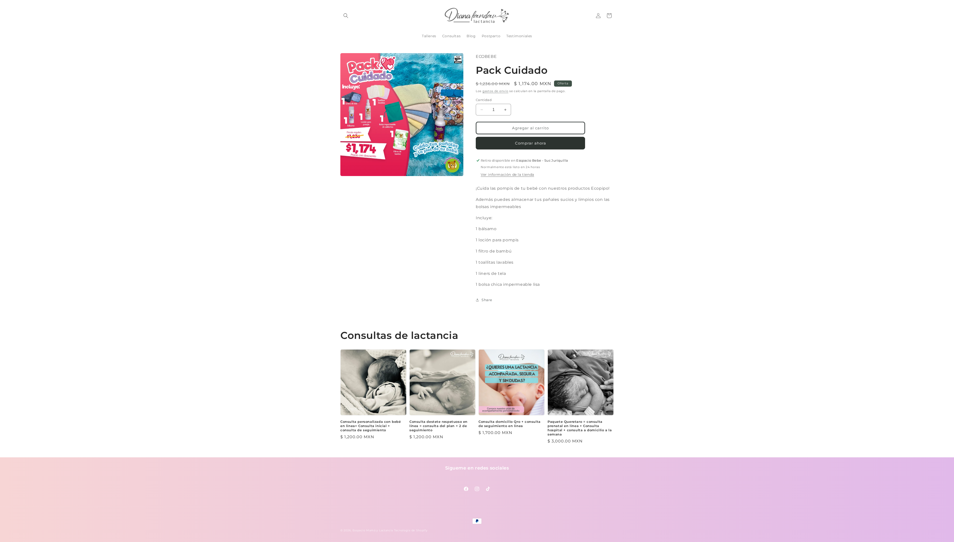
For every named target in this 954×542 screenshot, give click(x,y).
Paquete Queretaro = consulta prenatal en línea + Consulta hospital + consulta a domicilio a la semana (580, 428)
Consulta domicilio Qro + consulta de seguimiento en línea (509, 424)
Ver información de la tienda (507, 174)
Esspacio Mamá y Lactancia (373, 530)
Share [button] (486, 300)
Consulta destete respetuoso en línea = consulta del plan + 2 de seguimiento (438, 426)
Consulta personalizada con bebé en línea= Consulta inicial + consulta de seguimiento (370, 426)
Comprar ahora (530, 143)
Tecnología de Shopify (411, 530)
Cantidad (484, 100)
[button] (345, 15)
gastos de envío (495, 91)
